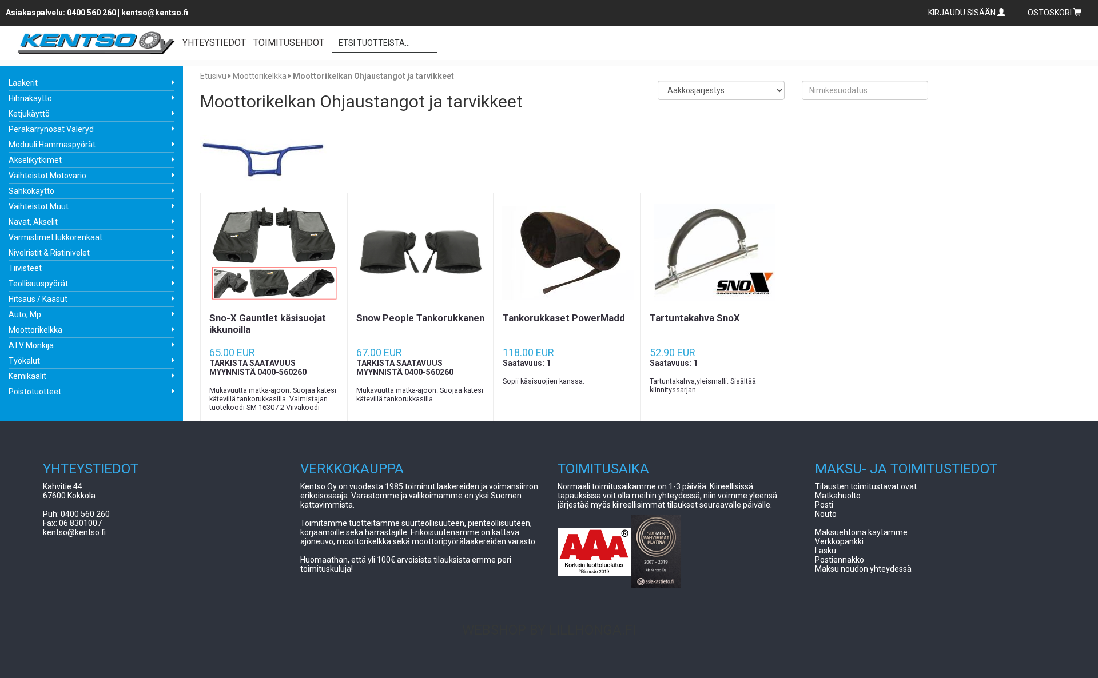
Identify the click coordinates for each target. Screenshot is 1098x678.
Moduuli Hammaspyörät (52, 144)
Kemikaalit (27, 376)
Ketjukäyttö (29, 113)
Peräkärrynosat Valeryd (51, 129)
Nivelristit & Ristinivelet (49, 252)
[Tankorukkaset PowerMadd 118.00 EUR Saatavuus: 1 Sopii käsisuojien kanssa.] (567, 252)
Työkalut (24, 360)
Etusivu (213, 76)
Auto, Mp (25, 314)
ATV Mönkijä (31, 345)
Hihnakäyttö (30, 98)
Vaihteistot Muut (39, 206)
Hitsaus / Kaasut (38, 299)
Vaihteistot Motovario (47, 175)
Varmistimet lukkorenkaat (55, 237)
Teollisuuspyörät (38, 283)
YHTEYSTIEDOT (214, 42)
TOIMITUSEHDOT (288, 42)
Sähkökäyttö (31, 191)
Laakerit (23, 82)
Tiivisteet (25, 268)
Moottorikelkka (35, 329)
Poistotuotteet (35, 391)
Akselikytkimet (35, 160)
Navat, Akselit (33, 221)
